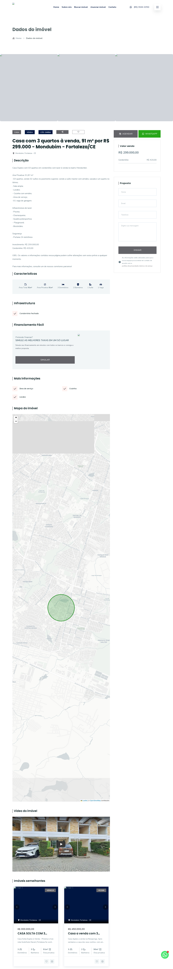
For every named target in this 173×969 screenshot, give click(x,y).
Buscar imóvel (81, 7)
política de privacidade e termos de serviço (137, 266)
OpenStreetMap (95, 800)
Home (56, 7)
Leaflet (84, 800)
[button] (16, 417)
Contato (112, 7)
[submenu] (157, 7)
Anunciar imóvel (98, 7)
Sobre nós (67, 7)
